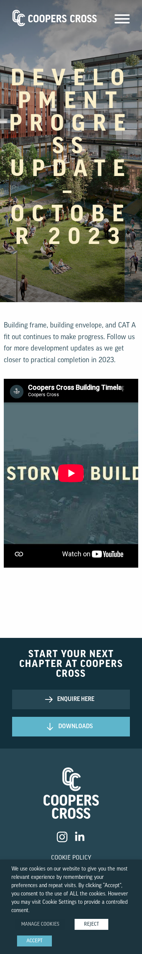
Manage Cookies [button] (40, 924)
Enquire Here (75, 699)
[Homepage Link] (71, 794)
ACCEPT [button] (34, 941)
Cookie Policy (71, 858)
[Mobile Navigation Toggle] (122, 21)
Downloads (75, 727)
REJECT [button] (91, 924)
